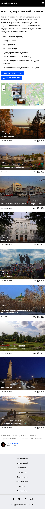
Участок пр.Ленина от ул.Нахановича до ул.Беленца (21, 204)
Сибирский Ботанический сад (13, 349)
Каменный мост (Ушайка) (11, 387)
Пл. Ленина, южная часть (11, 423)
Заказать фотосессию (12, 73)
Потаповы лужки (7, 136)
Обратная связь (22, 482)
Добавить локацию (11, 78)
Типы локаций (22, 463)
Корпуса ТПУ (6, 240)
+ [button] (4, 86)
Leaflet (38, 104)
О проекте (22, 486)
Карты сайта (22, 491)
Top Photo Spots (9, 3)
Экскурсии (22, 472)
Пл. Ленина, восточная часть (12, 167)
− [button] (4, 89)
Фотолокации (22, 458)
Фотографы (22, 468)
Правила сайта (22, 477)
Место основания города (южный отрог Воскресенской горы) (17, 311)
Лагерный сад (6, 276)
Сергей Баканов (6, 141)
